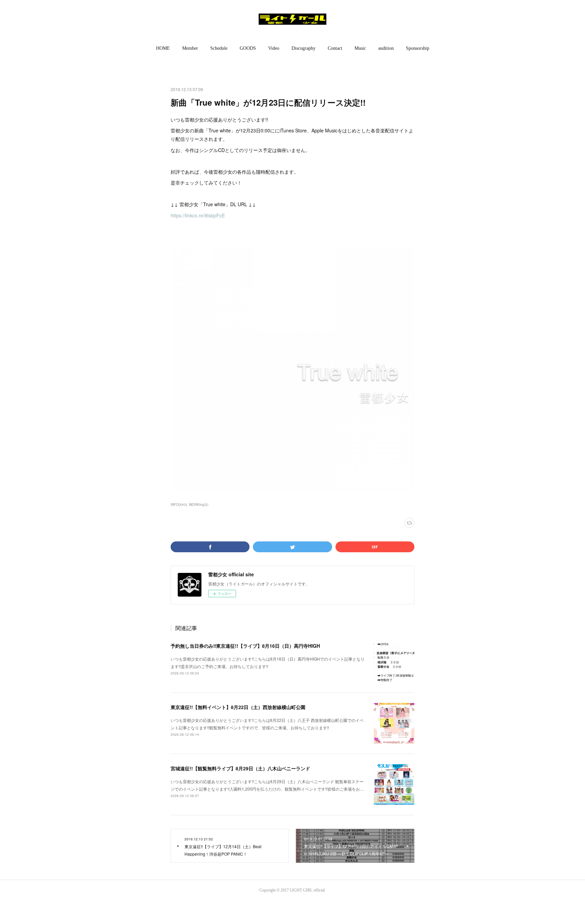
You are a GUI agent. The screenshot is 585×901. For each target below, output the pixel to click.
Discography (303, 48)
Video (273, 48)
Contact (335, 48)
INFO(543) (179, 504)
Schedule (219, 48)
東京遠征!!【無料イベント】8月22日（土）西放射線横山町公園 (238, 707)
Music (360, 48)
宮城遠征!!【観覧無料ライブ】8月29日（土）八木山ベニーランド (240, 768)
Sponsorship (417, 48)
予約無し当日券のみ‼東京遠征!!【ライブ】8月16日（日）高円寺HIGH (245, 645)
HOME (163, 48)
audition (386, 48)
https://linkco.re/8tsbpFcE (198, 215)
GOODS (248, 48)
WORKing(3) (198, 504)
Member (190, 48)
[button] (163, 48)
